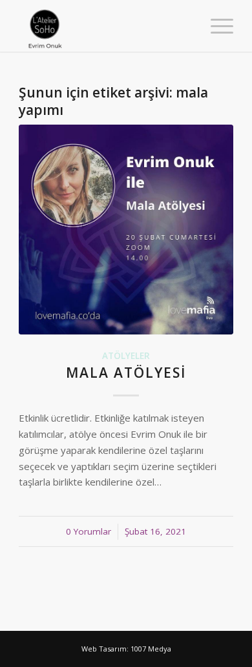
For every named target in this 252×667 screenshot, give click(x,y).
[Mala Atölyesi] (126, 230)
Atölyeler (126, 356)
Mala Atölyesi (126, 373)
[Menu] (215, 26)
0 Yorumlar (88, 531)
